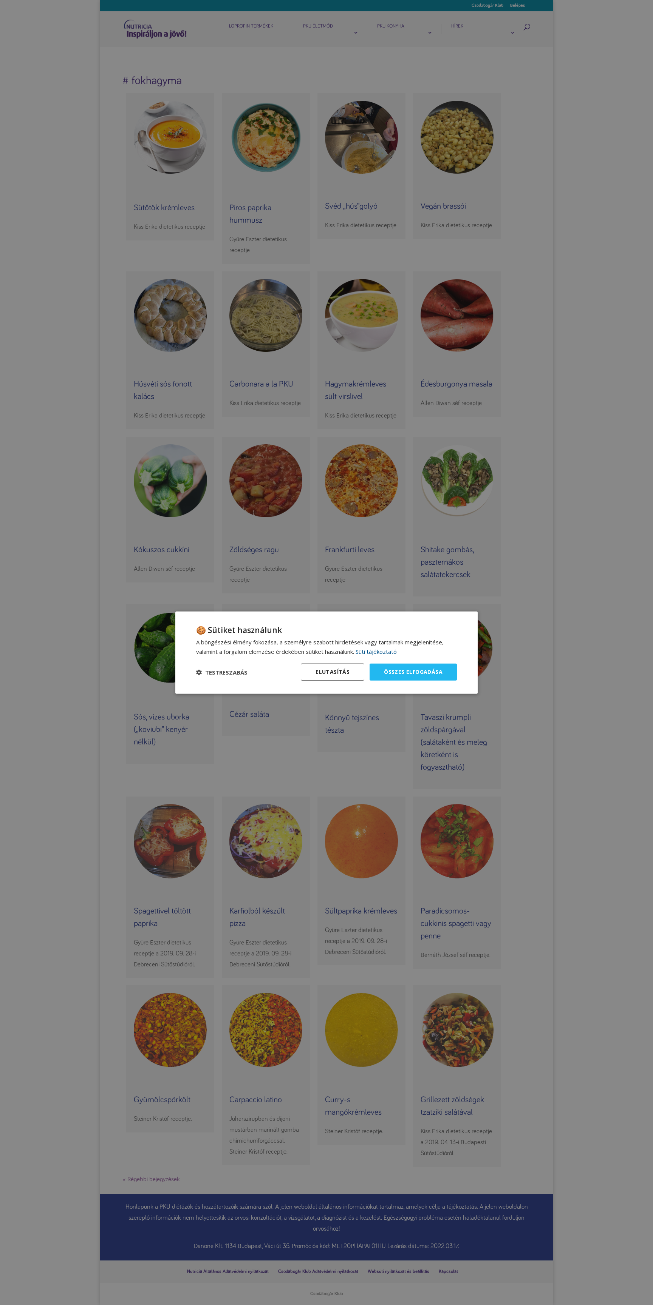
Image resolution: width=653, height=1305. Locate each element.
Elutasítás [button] (333, 671)
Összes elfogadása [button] (413, 671)
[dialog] (326, 652)
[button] (222, 672)
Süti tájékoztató (376, 651)
